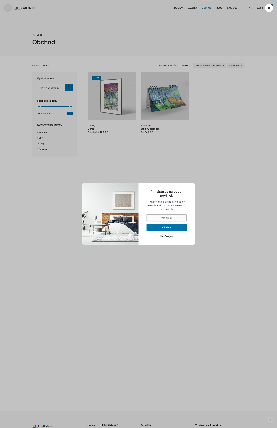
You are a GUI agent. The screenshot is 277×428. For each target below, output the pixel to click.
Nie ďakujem (166, 236)
